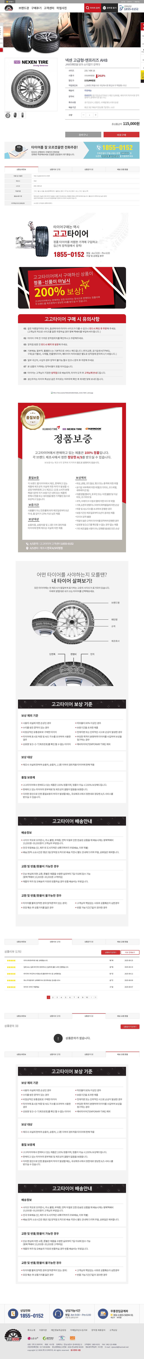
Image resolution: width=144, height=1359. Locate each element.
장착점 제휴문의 (98, 1330)
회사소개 (31, 1330)
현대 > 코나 (74, 191)
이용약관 (43, 1330)
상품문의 (88, 169)
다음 (91, 997)
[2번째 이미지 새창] (15, 115)
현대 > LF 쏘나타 (66, 191)
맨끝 (95, 997)
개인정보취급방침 (58, 1330)
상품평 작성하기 (110, 952)
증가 (95, 115)
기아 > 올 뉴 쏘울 (39, 191)
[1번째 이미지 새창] (7, 115)
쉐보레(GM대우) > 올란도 (52, 191)
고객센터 (49, 8)
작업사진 (61, 8)
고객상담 (113, 1330)
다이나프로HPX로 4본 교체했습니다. (36, 960)
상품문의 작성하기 (130, 1026)
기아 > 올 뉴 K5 (83, 191)
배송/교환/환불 (122, 169)
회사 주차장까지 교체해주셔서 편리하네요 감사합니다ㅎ (42, 980)
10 (87, 997)
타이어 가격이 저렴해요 (31, 987)
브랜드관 (24, 8)
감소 (83, 115)
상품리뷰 (55, 169)
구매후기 (36, 8)
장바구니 (129, 2)
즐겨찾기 (11, 2)
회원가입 (137, 2)
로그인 (123, 2)
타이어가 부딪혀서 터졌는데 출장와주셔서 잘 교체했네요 (42, 974)
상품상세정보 (21, 169)
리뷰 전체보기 (130, 952)
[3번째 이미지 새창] (22, 115)
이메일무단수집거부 (78, 1330)
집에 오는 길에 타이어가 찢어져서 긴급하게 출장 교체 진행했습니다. (46, 967)
